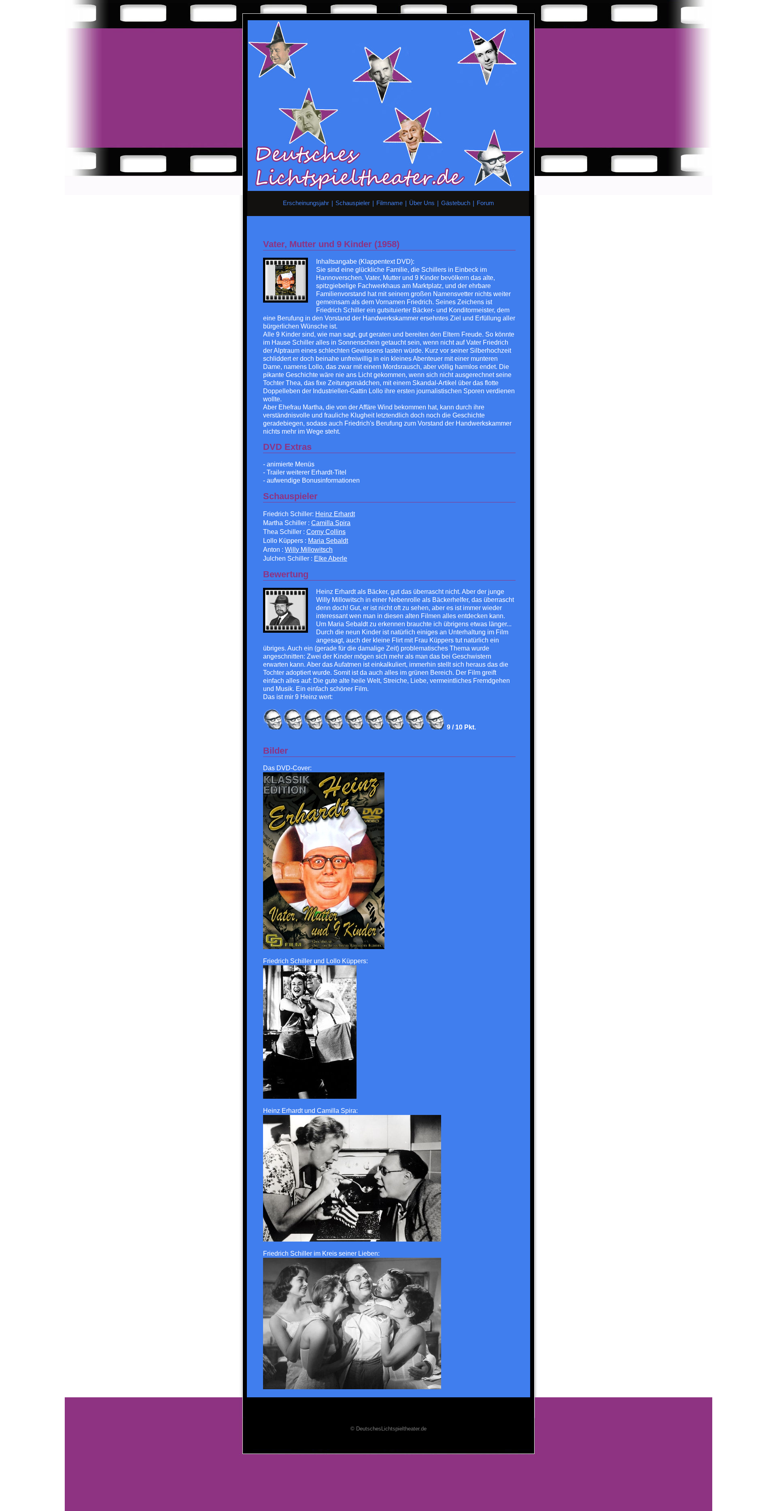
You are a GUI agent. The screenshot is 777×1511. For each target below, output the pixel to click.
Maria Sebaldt (328, 540)
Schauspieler (352, 202)
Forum (485, 202)
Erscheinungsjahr (306, 202)
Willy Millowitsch (309, 549)
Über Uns (422, 202)
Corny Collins (326, 531)
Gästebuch (455, 202)
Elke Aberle (330, 558)
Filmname (389, 202)
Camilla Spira (330, 522)
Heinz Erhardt (335, 514)
